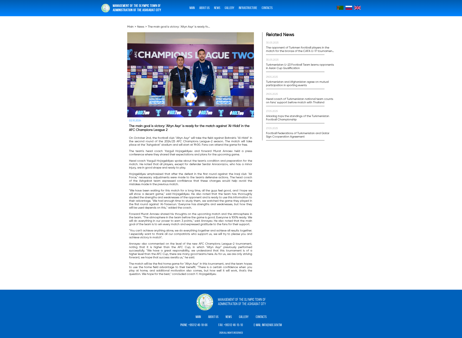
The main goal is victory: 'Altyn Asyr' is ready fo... (179, 26)
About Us (204, 8)
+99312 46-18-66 (198, 325)
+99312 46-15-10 (233, 325)
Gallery (244, 317)
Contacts (267, 8)
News (217, 8)
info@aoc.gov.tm (272, 325)
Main (192, 8)
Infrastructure (248, 8)
